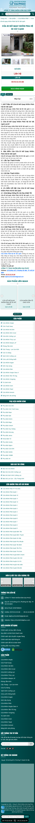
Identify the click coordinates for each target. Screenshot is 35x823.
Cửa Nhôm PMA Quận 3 (10, 508)
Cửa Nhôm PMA (8, 369)
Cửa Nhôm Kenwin (8, 392)
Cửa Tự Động (7, 353)
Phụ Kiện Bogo (7, 422)
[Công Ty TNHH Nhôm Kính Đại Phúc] (17, 4)
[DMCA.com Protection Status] (17, 649)
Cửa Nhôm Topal (8, 389)
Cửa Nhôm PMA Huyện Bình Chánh (13, 555)
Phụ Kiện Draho (7, 419)
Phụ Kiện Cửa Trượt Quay (11, 409)
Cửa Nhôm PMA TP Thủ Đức (11, 489)
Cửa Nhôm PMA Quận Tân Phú (12, 548)
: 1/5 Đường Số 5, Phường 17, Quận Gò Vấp (15, 760)
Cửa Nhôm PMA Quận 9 (10, 528)
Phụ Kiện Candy (8, 442)
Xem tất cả (17, 314)
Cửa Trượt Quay (8, 326)
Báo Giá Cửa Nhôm (9, 469)
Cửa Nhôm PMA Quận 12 (10, 502)
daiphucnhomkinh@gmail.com (14, 277)
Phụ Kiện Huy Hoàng (9, 429)
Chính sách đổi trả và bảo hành (11, 642)
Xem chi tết (8, 307)
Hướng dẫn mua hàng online (10, 646)
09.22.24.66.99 (29, 612)
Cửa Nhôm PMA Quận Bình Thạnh (13, 535)
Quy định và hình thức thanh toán (12, 633)
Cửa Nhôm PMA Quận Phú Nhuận (13, 541)
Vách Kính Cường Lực (9, 356)
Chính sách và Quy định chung (11, 630)
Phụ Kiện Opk (7, 415)
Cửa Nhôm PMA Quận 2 (10, 505)
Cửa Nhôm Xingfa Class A (11, 372)
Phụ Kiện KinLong (8, 432)
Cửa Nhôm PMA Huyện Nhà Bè (12, 568)
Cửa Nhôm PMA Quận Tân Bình (12, 545)
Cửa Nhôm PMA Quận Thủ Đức (12, 551)
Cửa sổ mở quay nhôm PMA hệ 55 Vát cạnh (8, 302)
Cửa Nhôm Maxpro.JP (9, 343)
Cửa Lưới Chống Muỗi (9, 359)
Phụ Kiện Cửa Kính (8, 449)
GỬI (31, 744)
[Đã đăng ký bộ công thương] (5, 649)
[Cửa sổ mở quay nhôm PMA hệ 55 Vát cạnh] (8, 292)
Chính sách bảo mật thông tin (10, 639)
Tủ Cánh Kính (7, 382)
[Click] (2, 296)
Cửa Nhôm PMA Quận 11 (10, 498)
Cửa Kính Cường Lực (9, 336)
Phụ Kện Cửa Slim (8, 406)
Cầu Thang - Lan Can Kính (11, 349)
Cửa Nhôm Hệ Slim (8, 329)
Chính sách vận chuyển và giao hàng (13, 636)
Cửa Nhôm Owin (8, 386)
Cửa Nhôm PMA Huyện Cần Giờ (12, 558)
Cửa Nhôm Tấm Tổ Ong (10, 376)
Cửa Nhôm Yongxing (9, 379)
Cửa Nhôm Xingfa (8, 323)
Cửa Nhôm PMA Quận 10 (10, 495)
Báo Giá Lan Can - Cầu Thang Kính (13, 478)
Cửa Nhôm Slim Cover (9, 333)
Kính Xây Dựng (7, 366)
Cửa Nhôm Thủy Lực (9, 339)
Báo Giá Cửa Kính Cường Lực (12, 472)
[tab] (3, 94)
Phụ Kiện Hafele (8, 452)
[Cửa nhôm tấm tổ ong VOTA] (26, 292)
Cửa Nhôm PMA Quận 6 (10, 518)
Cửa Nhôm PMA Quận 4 (10, 512)
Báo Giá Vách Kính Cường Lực (12, 475)
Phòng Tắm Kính (8, 346)
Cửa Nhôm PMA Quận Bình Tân (12, 531)
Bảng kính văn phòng (9, 396)
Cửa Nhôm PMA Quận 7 (10, 522)
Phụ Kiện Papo (7, 412)
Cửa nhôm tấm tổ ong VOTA (26, 301)
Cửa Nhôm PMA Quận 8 (10, 525)
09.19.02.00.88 (17, 82)
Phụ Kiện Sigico (7, 445)
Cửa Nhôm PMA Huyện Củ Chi (12, 561)
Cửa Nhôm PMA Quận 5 (10, 515)
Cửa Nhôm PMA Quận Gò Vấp (12, 538)
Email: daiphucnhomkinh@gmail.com (16, 616)
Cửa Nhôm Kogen (8, 362)
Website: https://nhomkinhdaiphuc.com (17, 620)
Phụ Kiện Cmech (8, 425)
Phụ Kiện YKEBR (8, 455)
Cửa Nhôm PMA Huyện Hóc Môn (13, 564)
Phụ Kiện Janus (7, 435)
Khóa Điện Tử (7, 439)
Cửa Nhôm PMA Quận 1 (10, 492)
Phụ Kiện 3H (6, 458)
